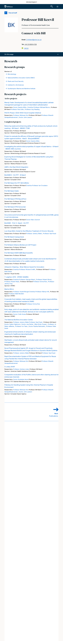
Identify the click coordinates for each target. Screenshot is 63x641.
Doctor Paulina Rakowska (37, 326)
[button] (31, 54)
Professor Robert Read (11, 281)
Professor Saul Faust (49, 233)
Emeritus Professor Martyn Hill (39, 291)
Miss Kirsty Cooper (40, 324)
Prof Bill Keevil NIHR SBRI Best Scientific (18, 253)
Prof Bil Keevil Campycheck (14, 237)
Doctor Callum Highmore (12, 324)
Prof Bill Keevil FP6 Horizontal (15, 207)
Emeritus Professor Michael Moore (39, 107)
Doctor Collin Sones (19, 314)
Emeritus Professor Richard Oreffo (24, 269)
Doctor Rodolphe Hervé (20, 379)
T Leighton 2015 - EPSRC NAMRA (16, 277)
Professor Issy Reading (32, 109)
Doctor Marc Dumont (33, 219)
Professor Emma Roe (40, 281)
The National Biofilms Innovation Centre (18, 320)
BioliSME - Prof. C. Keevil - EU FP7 (16, 223)
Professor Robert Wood (43, 279)
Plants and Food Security (16, 81)
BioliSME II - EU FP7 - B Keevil (15, 175)
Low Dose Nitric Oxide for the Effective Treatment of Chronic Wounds (28, 231)
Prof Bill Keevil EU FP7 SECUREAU (16, 183)
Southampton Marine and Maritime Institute (21, 88)
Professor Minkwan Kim (20, 115)
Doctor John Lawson (25, 117)
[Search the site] (51, 6)
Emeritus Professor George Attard (24, 279)
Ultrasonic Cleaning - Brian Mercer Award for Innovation (24, 267)
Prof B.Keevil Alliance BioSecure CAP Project (20, 245)
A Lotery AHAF (9, 367)
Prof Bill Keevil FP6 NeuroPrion (15, 199)
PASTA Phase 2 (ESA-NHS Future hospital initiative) (22, 113)
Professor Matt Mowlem (16, 293)
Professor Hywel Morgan (21, 291)
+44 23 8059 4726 (30, 44)
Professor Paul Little (17, 109)
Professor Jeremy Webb (34, 233)
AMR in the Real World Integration (16, 167)
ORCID (26, 48)
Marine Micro (9, 289)
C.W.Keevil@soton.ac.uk (33, 39)
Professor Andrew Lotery (21, 369)
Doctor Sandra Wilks (19, 107)
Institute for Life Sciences (16, 85)
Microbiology (12, 74)
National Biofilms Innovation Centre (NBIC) (21, 78)
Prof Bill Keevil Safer (11, 191)
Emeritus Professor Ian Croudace (36, 185)
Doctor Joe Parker (27, 324)
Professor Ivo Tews (21, 326)
